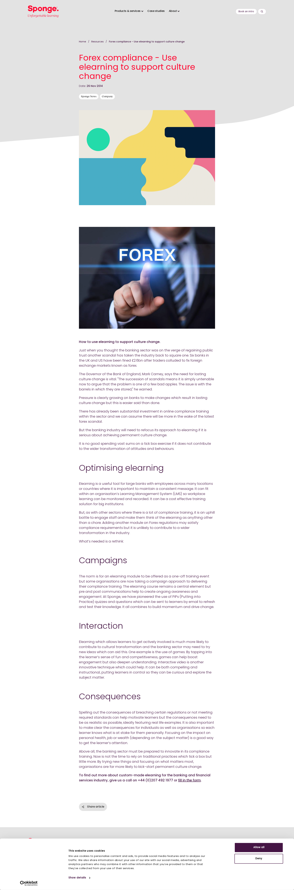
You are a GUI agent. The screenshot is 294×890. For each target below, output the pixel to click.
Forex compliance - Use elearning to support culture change (147, 42)
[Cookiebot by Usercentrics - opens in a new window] (29, 883)
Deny (258, 858)
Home (82, 42)
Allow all (258, 847)
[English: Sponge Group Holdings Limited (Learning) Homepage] (43, 11)
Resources (97, 42)
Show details (77, 878)
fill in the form (189, 780)
